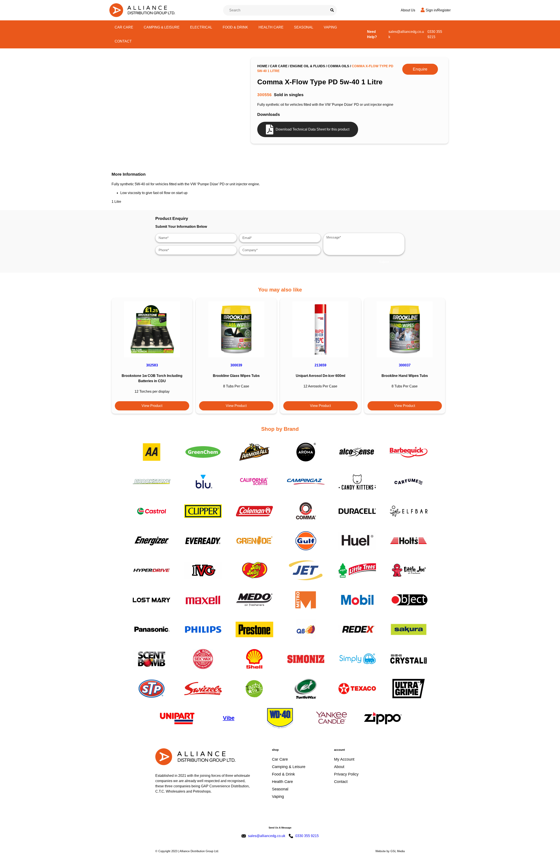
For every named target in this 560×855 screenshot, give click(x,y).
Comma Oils (338, 66)
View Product (152, 406)
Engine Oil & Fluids (307, 66)
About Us (408, 10)
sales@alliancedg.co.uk (406, 34)
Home (262, 66)
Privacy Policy (346, 774)
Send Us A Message (280, 827)
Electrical (201, 27)
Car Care (124, 27)
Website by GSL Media (390, 851)
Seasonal (303, 27)
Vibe (228, 718)
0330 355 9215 (434, 34)
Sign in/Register (438, 10)
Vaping (330, 27)
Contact (123, 41)
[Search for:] (275, 10)
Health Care (271, 27)
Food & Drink (235, 27)
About (339, 767)
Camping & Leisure (162, 27)
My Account (344, 759)
